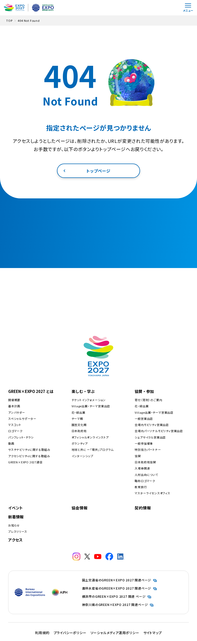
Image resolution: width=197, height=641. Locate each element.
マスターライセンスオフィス (152, 493)
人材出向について (146, 475)
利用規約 (42, 632)
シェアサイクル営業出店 (150, 437)
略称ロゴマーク (145, 481)
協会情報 (80, 507)
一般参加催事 (144, 443)
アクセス (15, 539)
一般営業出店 (144, 418)
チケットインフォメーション (89, 400)
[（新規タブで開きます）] (76, 556)
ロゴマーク (15, 431)
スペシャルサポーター (22, 418)
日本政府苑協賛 (145, 462)
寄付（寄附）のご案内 (148, 400)
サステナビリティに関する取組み (29, 449)
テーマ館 (77, 418)
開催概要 (14, 400)
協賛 (138, 456)
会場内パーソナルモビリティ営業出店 (159, 431)
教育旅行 (141, 487)
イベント (15, 507)
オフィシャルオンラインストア (90, 437)
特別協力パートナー (148, 449)
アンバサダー (16, 412)
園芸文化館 (79, 425)
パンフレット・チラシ (21, 437)
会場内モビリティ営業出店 (152, 425)
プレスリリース (17, 531)
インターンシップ (82, 456)
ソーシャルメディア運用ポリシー (115, 632)
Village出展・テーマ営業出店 (91, 406)
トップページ (98, 171)
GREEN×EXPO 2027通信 (25, 462)
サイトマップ (152, 632)
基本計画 (14, 406)
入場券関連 (142, 468)
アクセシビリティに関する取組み (29, 456)
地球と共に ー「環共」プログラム (93, 449)
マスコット (14, 425)
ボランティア (80, 443)
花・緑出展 (78, 412)
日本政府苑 (79, 431)
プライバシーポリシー (70, 632)
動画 (11, 443)
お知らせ (14, 525)
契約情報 (143, 507)
